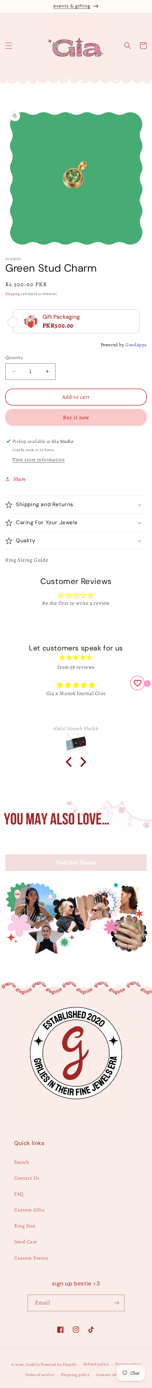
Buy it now (76, 417)
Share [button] (19, 479)
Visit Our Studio (76, 863)
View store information (38, 459)
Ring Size (24, 1225)
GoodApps (136, 345)
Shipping (12, 293)
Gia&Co (33, 1364)
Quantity (14, 357)
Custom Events (31, 1258)
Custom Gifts (29, 1210)
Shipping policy (75, 1374)
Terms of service (39, 1374)
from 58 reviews (76, 667)
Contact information (114, 1374)
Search (21, 1162)
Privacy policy (128, 1364)
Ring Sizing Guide (26, 559)
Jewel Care (25, 1241)
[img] (76, 658)
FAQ (19, 1194)
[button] (9, 45)
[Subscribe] (116, 1303)
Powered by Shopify (59, 1364)
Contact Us (27, 1178)
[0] (137, 683)
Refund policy (96, 1364)
